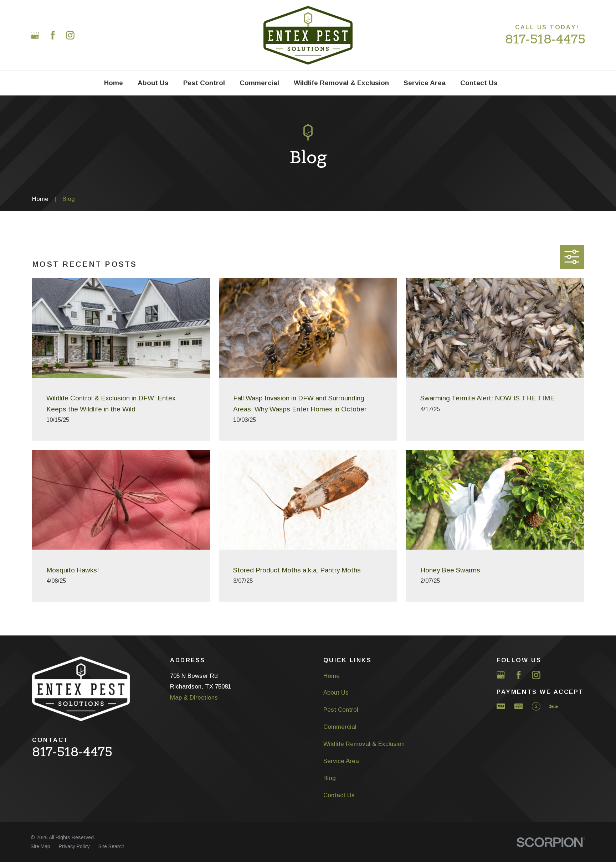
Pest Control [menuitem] (204, 83)
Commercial (339, 726)
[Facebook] (52, 35)
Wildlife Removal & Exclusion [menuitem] (341, 83)
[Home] (307, 35)
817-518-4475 (545, 39)
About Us (336, 692)
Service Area (341, 761)
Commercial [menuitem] (259, 83)
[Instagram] (70, 35)
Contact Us (339, 795)
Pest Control (340, 709)
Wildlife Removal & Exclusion (364, 744)
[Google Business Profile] (35, 35)
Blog (329, 778)
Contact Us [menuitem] (479, 83)
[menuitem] (40, 846)
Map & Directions (194, 697)
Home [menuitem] (113, 83)
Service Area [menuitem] (425, 83)
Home (331, 676)
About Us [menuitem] (153, 83)
